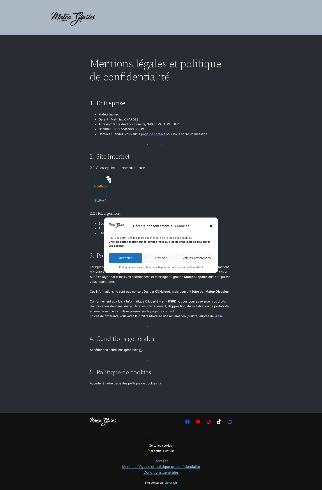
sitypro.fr (171, 482)
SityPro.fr (100, 200)
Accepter (125, 258)
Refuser (161, 258)
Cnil (220, 316)
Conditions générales (161, 472)
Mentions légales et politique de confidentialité (174, 267)
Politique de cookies (131, 267)
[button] (211, 226)
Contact (161, 461)
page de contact (153, 134)
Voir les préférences (196, 258)
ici (140, 350)
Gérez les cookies (160, 445)
